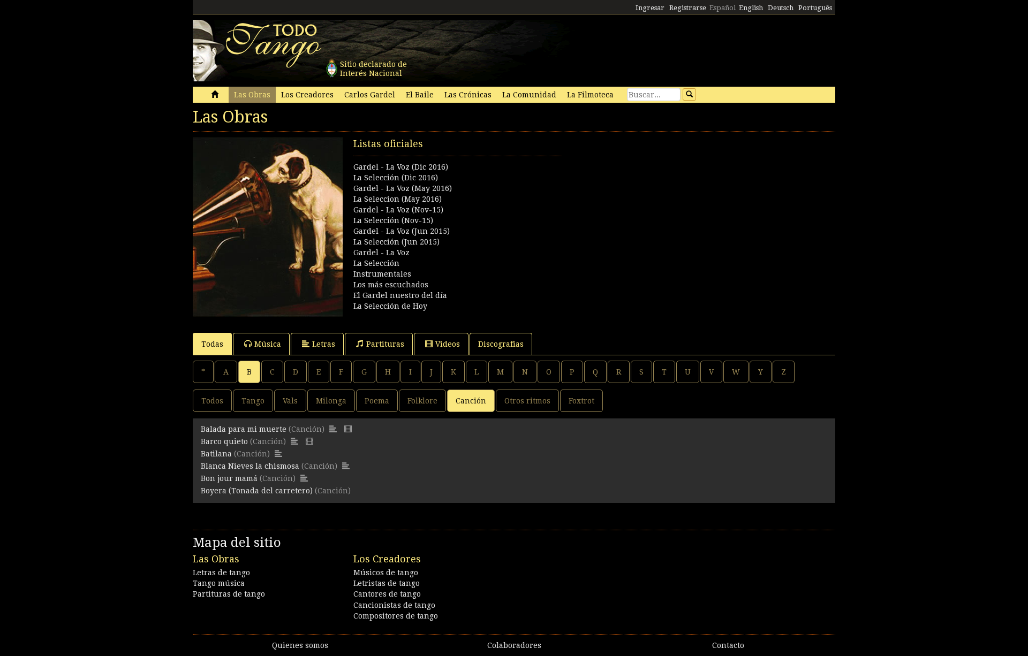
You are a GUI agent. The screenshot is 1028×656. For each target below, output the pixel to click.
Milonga (331, 400)
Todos (212, 400)
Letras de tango (221, 572)
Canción (471, 400)
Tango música (219, 583)
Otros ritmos (527, 400)
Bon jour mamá (229, 478)
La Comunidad (529, 94)
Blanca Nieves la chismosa (250, 466)
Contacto (728, 645)
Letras (323, 344)
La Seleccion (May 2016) (397, 199)
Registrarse (687, 8)
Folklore (422, 400)
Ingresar (650, 8)
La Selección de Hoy (390, 306)
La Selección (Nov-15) (393, 220)
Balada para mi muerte (243, 429)
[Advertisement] (675, 212)
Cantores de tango (387, 594)
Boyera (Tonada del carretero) (257, 490)
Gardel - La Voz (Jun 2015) (401, 231)
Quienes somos (300, 645)
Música (267, 344)
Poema (377, 400)
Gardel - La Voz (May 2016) (402, 188)
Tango (252, 400)
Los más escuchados (390, 284)
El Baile (420, 94)
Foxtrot (581, 400)
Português (815, 8)
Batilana (216, 453)
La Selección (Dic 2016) (395, 177)
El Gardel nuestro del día (400, 295)
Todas (212, 344)
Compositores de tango (395, 616)
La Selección (376, 263)
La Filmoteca (590, 94)
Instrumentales (382, 274)
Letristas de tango (386, 583)
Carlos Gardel (369, 94)
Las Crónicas (468, 94)
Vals (290, 400)
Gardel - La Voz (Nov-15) (398, 209)
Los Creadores (307, 94)
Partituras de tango (229, 594)
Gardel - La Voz (381, 252)
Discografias (501, 344)
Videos (447, 344)
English (751, 8)
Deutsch (780, 8)
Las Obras (252, 94)
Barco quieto (224, 441)
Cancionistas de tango (394, 605)
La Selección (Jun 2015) (396, 242)
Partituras (385, 344)
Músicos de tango (385, 572)
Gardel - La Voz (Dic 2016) (400, 167)
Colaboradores (514, 645)
